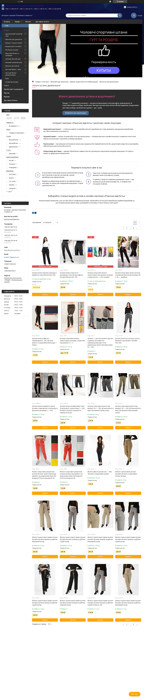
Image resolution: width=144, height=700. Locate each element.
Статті (6, 85)
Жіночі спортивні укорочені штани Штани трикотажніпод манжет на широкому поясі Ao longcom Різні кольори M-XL (44, 475)
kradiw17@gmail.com (11, 257)
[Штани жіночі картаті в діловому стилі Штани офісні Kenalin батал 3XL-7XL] (73, 252)
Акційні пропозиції (11, 82)
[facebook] (33, 213)
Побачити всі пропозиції (75, 113)
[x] (35, 213)
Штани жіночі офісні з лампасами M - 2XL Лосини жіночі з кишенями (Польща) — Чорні (44, 341)
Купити (45, 294)
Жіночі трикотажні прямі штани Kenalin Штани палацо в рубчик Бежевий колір (44, 539)
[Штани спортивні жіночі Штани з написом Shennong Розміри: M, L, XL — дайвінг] (128, 252)
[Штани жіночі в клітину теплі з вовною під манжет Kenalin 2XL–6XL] (128, 317)
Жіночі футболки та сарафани (12, 54)
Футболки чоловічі (11, 50)
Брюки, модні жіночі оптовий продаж (84, 82)
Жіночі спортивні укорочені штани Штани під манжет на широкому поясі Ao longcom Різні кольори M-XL (71, 475)
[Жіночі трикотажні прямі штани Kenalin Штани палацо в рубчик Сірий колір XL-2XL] (100, 579)
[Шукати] (119, 15)
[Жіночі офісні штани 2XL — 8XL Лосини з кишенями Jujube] (100, 451)
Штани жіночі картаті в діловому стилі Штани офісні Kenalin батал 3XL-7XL (71, 275)
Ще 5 (10, 191)
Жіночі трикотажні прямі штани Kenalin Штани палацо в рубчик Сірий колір (72, 539)
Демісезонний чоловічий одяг (13, 35)
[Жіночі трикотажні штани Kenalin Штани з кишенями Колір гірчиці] (128, 451)
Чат (136, 694)
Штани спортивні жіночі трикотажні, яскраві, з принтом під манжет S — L (72, 340)
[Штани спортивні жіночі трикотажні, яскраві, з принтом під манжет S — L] (73, 317)
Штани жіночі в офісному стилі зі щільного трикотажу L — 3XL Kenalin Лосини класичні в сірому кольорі (72, 409)
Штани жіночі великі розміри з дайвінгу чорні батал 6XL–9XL (44, 274)
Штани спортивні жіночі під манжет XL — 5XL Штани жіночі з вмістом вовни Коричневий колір (128, 409)
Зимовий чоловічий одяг (13, 62)
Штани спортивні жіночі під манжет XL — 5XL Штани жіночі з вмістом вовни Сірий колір (100, 408)
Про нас (28, 21)
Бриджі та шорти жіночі (13, 43)
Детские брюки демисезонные (10, 74)
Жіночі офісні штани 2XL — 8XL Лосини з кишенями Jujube (100, 473)
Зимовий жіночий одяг (13, 59)
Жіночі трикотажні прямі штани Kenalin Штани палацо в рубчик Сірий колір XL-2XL (100, 603)
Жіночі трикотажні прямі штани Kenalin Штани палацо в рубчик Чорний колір (72, 603)
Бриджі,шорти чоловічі (13, 46)
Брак (7, 78)
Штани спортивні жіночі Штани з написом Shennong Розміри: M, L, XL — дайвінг (128, 275)
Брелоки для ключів (12, 66)
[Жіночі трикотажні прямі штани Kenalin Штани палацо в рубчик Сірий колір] (73, 516)
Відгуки (7, 97)
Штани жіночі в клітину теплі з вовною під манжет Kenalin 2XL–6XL (127, 340)
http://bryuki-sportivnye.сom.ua (13, 250)
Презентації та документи (13, 89)
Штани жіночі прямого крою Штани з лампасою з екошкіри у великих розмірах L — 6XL (45, 408)
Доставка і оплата (42, 21)
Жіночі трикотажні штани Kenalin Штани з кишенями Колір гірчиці (126, 474)
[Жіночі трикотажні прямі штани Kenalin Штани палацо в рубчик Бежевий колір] (45, 516)
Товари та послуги (42, 82)
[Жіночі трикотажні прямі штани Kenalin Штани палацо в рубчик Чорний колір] (73, 579)
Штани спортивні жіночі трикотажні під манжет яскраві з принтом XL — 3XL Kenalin (100, 275)
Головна (7, 21)
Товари (17, 21)
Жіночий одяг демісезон (13, 39)
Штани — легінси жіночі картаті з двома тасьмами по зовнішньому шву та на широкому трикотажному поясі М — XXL (100, 342)
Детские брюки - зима (13, 69)
